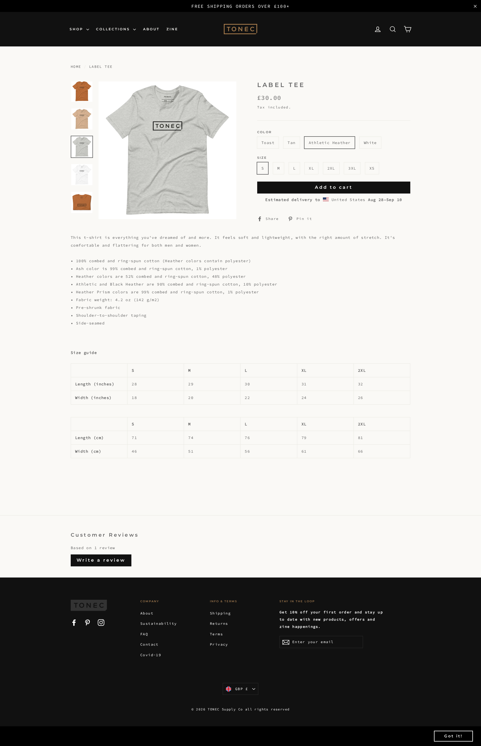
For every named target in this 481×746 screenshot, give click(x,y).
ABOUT (151, 29)
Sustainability (158, 623)
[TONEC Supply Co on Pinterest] (87, 622)
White (370, 142)
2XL (331, 168)
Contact (149, 644)
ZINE (172, 29)
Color (264, 132)
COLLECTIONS (114, 29)
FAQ (144, 634)
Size (262, 158)
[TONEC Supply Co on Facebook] (74, 622)
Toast (267, 142)
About (146, 613)
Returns (219, 623)
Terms (216, 634)
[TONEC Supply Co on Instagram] (101, 622)
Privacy (219, 644)
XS (372, 168)
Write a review (101, 560)
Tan (291, 142)
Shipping (220, 613)
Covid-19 (150, 655)
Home (76, 66)
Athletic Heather (329, 142)
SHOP (77, 29)
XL (311, 168)
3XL (352, 168)
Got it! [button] (453, 735)
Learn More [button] (231, 735)
